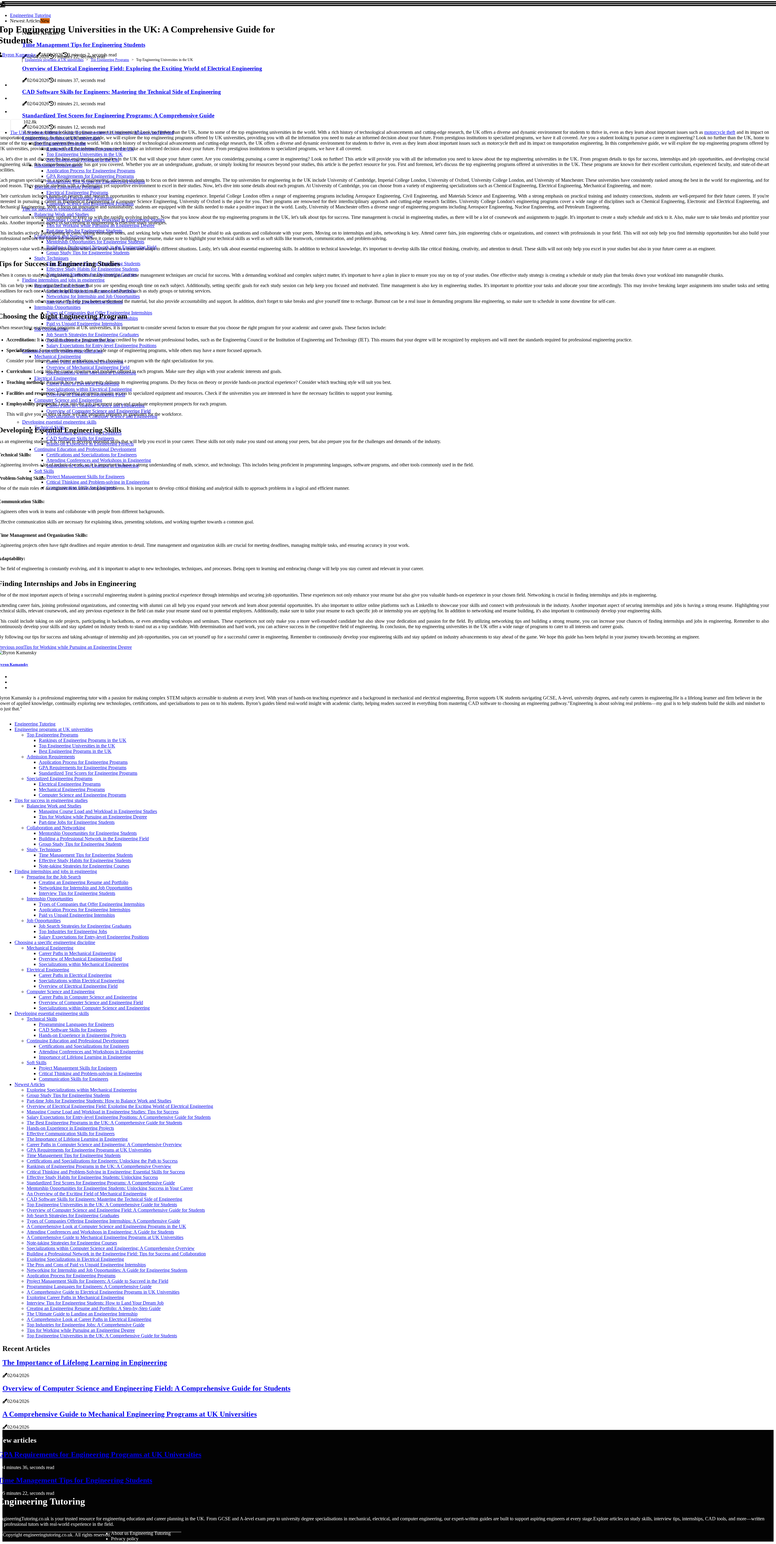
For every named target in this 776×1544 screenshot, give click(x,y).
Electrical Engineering (48, 969)
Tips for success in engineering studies (51, 800)
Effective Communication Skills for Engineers (71, 1133)
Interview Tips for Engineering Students (77, 893)
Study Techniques (44, 849)
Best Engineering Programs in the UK (75, 751)
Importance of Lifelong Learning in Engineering (85, 1057)
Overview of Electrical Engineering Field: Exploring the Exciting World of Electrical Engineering (120, 1106)
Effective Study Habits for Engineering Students (85, 860)
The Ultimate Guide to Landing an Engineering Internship (82, 1313)
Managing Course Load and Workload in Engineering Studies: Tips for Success (103, 1111)
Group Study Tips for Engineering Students (80, 844)
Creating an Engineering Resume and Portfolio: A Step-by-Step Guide (94, 1308)
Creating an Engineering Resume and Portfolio (83, 882)
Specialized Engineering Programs (59, 778)
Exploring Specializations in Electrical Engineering (75, 1259)
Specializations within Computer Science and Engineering (94, 1008)
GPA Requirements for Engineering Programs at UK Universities (89, 1150)
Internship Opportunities (50, 898)
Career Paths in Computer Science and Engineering (88, 997)
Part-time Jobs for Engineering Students (77, 822)
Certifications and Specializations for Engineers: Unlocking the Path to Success (102, 1160)
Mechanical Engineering (50, 947)
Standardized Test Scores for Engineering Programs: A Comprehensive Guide (101, 1182)
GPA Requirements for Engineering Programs (82, 767)
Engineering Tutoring (30, 15)
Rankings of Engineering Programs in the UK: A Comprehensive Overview (99, 1166)
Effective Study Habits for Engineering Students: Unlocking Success (92, 1177)
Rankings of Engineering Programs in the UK (82, 740)
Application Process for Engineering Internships (84, 909)
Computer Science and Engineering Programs (82, 794)
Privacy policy (125, 1538)
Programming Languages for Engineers (76, 1024)
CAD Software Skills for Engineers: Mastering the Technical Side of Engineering (104, 1199)
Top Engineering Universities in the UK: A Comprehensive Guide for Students (102, 1204)
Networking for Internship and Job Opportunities (85, 887)
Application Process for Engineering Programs (83, 762)
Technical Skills (42, 1018)
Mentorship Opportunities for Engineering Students (88, 833)
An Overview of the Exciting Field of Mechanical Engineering (86, 1193)
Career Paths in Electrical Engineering (75, 975)
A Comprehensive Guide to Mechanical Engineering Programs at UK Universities (105, 1237)
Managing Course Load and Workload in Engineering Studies (98, 811)
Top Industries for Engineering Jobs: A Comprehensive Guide (86, 1324)
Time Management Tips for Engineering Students (86, 855)
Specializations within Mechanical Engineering (84, 964)
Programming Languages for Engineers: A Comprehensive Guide (89, 1286)
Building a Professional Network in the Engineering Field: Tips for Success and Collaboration (116, 1253)
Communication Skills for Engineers (73, 1079)
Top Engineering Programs (110, 60)
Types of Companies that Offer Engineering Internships (92, 904)
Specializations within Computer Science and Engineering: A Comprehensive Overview (111, 1248)
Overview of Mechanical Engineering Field (80, 958)
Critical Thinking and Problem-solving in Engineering (90, 1073)
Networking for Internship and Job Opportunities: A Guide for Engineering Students (107, 1270)
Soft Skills (36, 1062)
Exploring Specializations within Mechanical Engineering (82, 1089)
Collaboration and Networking (56, 827)
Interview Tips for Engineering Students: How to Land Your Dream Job (95, 1302)
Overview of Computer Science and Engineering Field (91, 1002)
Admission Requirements (51, 756)
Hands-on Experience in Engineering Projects (82, 1035)
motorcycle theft (719, 132)
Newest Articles (30, 1084)
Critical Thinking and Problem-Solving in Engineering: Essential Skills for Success (106, 1171)
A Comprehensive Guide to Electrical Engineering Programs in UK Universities (103, 1292)
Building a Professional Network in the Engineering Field (94, 838)
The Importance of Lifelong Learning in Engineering (77, 1139)
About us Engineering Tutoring (141, 1533)
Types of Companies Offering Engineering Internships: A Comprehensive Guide (103, 1221)
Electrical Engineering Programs (70, 784)
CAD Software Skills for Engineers (73, 1029)
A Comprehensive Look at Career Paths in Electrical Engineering (89, 1319)
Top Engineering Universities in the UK (77, 745)
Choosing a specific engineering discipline (55, 942)
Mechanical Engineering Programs (72, 789)
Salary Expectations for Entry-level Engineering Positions (94, 937)
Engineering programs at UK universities (54, 60)
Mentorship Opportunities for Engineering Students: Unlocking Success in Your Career (110, 1188)
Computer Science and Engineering (61, 991)
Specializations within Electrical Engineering (81, 980)
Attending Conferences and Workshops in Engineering (91, 1051)
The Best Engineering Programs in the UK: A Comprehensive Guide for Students (104, 1122)
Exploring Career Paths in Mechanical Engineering (75, 1297)
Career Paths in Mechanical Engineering (77, 953)
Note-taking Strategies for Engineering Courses (84, 865)
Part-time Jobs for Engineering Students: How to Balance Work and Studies (99, 1100)
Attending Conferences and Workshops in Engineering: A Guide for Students (100, 1231)
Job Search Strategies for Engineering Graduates (85, 926)
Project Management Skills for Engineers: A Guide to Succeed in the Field (97, 1281)
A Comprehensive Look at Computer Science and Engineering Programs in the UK (106, 1226)
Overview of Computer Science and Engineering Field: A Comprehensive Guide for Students (116, 1210)
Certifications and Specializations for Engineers (84, 1046)
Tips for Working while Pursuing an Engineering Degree (93, 816)
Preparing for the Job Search (54, 876)
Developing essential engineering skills (52, 1013)
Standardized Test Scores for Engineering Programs (88, 773)
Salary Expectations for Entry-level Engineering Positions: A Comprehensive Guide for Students (119, 1117)
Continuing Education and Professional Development (78, 1040)
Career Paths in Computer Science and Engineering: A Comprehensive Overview (104, 1144)
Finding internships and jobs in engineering (56, 871)
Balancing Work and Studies (54, 805)
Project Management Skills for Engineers (78, 1068)
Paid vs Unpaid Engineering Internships (77, 915)
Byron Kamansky (19, 54)
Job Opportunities (44, 920)
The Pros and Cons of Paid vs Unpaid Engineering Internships (86, 1264)
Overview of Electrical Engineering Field (78, 986)
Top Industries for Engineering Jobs (73, 931)
